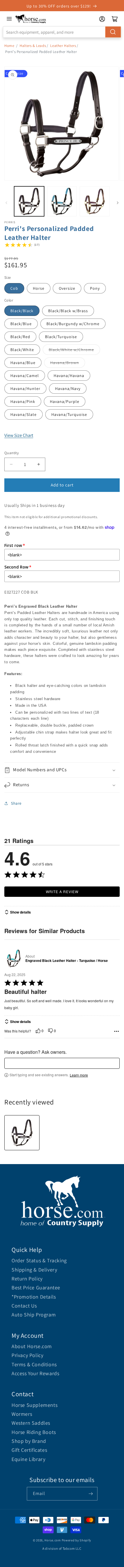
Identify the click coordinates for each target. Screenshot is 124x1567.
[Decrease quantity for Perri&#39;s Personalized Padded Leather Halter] (11, 464)
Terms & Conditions (34, 1364)
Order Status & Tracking (39, 1260)
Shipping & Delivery (34, 1269)
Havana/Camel (24, 375)
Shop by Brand (29, 1441)
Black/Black (21, 310)
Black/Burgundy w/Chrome (72, 323)
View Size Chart (18, 435)
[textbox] (62, 1063)
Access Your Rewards (35, 1373)
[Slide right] (117, 202)
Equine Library (28, 1459)
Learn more (79, 1075)
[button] (62, 770)
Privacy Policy (27, 1355)
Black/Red (20, 336)
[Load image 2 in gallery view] (62, 201)
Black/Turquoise (61, 336)
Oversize (67, 288)
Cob (14, 288)
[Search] (113, 31)
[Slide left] (6, 202)
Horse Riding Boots (34, 1432)
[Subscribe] (90, 1493)
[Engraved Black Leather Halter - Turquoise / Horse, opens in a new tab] (13, 958)
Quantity (11, 452)
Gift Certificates (29, 1450)
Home (9, 45)
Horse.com (52, 1540)
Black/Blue (21, 323)
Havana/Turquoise (69, 414)
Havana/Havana (69, 375)
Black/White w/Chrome (71, 349)
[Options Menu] (116, 1031)
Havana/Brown (64, 362)
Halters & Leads (33, 45)
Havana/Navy (67, 388)
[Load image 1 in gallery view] (29, 201)
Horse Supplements (34, 1405)
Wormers (22, 1414)
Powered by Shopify (76, 1540)
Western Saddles (31, 1423)
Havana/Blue (22, 362)
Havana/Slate (23, 414)
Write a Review (62, 891)
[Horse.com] (30, 19)
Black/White (22, 349)
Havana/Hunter (25, 388)
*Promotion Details (34, 1296)
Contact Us (24, 1305)
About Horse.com (32, 1346)
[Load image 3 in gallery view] (95, 201)
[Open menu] (9, 19)
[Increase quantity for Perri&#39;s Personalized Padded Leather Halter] (38, 464)
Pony (95, 288)
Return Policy (27, 1278)
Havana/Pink (22, 401)
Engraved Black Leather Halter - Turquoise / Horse (66, 960)
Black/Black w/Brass (68, 310)
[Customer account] (102, 19)
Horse (38, 288)
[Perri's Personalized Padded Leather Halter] (21, 1132)
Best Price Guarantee (36, 1287)
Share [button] (16, 803)
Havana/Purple (64, 401)
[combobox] (62, 32)
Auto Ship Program (34, 1314)
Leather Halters (63, 45)
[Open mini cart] (114, 19)
